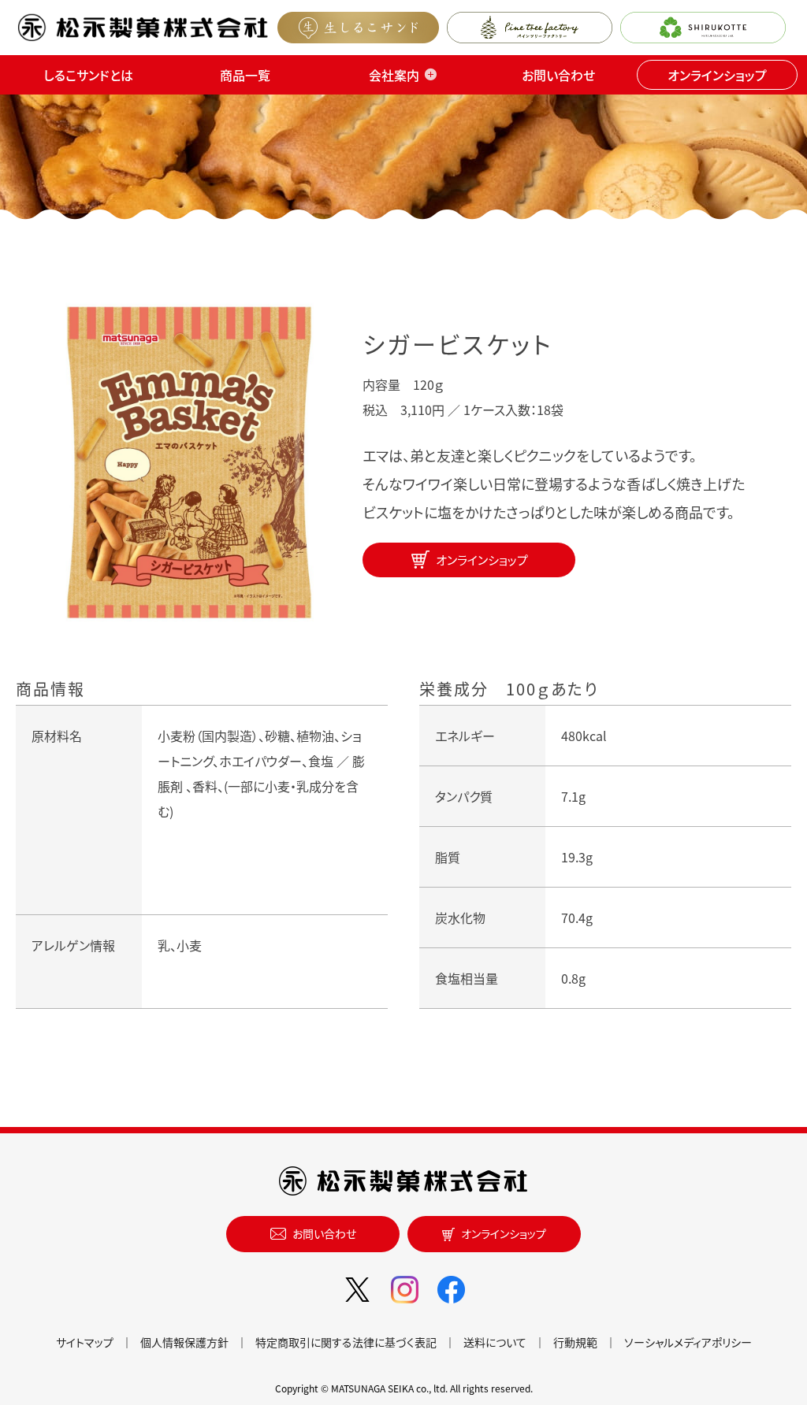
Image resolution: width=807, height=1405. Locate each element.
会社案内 (394, 74)
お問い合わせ (558, 75)
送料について (494, 1342)
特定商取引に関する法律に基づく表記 (346, 1342)
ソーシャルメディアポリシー (688, 1342)
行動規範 (575, 1342)
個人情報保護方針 (184, 1342)
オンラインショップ (717, 74)
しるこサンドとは (88, 75)
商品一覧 (245, 75)
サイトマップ (84, 1342)
